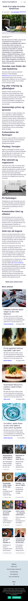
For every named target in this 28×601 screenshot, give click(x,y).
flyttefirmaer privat (7, 75)
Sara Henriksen (15, 12)
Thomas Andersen (8, 324)
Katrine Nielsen (8, 360)
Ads (14, 584)
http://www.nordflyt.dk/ (17, 262)
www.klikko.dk (15, 576)
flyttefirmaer (23, 12)
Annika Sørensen (8, 438)
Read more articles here (14, 282)
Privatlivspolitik (16, 597)
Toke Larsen (7, 399)
